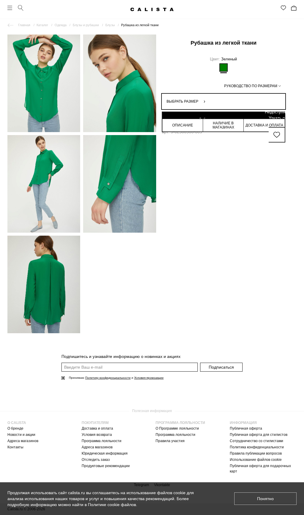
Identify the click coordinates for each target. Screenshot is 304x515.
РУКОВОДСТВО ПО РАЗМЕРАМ (250, 86)
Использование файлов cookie (256, 460)
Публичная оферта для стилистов (258, 435)
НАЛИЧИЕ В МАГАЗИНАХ (223, 125)
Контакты (15, 447)
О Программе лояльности (177, 428)
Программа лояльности (101, 441)
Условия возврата (97, 435)
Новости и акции (21, 435)
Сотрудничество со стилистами (256, 441)
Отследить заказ (96, 460)
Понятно (265, 498)
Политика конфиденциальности (257, 447)
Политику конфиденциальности (108, 377)
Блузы (110, 25)
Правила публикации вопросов (256, 453)
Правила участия (170, 441)
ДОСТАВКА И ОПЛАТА (264, 125)
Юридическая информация (105, 453)
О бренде (15, 428)
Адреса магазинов (22, 441)
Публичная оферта (246, 428)
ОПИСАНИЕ (182, 125)
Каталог (42, 25)
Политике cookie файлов (112, 504)
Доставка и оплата (97, 428)
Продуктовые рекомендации (106, 466)
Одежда (60, 25)
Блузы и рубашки (86, 25)
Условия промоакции (149, 377)
